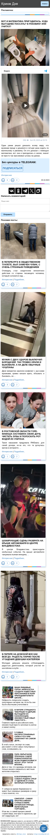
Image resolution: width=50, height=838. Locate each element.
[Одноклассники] (18, 191)
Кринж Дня (9, 4)
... (24, 276)
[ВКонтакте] (12, 191)
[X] (32, 191)
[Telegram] (25, 191)
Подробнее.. (19, 279)
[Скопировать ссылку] (38, 191)
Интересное (6, 175)
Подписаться (12, 168)
